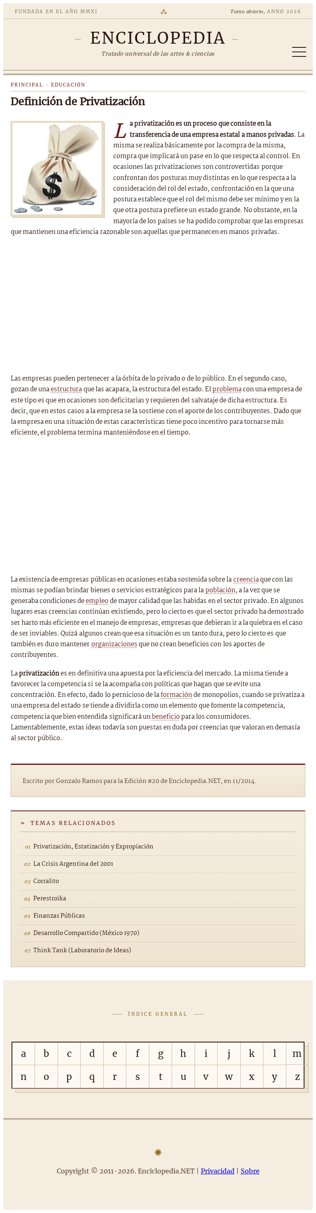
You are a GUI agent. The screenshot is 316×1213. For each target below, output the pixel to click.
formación (176, 695)
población (220, 590)
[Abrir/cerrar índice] (299, 51)
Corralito (46, 881)
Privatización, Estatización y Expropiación (93, 847)
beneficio (166, 717)
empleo (97, 601)
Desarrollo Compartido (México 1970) (86, 933)
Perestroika (49, 899)
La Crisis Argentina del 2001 (73, 864)
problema (227, 389)
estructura (66, 389)
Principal (27, 85)
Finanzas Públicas (59, 916)
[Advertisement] (158, 305)
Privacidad (218, 1171)
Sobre (250, 1171)
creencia (246, 580)
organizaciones (114, 644)
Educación (68, 85)
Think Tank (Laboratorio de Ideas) (82, 951)
